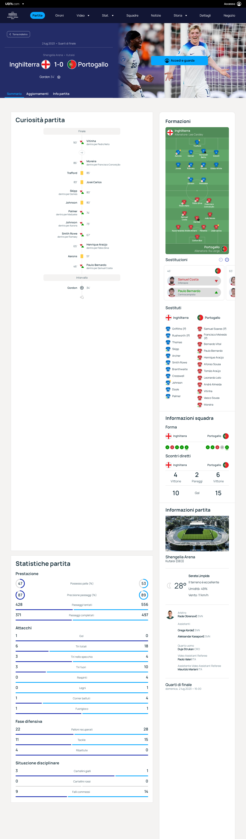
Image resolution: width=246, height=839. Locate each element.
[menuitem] (39, 15)
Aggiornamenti (37, 94)
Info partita (61, 94)
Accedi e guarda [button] (182, 60)
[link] (37, 15)
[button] (83, 15)
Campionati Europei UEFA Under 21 (13, 15)
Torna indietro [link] (19, 34)
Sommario (14, 94)
